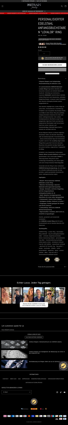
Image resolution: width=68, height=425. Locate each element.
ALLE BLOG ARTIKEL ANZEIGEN (34, 337)
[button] (42, 47)
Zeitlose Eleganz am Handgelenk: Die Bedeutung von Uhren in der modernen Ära (47, 352)
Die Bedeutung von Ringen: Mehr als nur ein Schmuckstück (46, 361)
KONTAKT (5, 378)
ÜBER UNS (13, 378)
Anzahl (40, 50)
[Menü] (2, 6)
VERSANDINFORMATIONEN (56, 378)
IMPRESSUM (26, 378)
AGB (19, 378)
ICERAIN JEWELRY (37, 421)
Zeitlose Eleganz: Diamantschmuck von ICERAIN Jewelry (45, 341)
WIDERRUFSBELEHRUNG (38, 378)
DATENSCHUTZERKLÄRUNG (34, 382)
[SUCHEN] (62, 6)
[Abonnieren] (29, 392)
